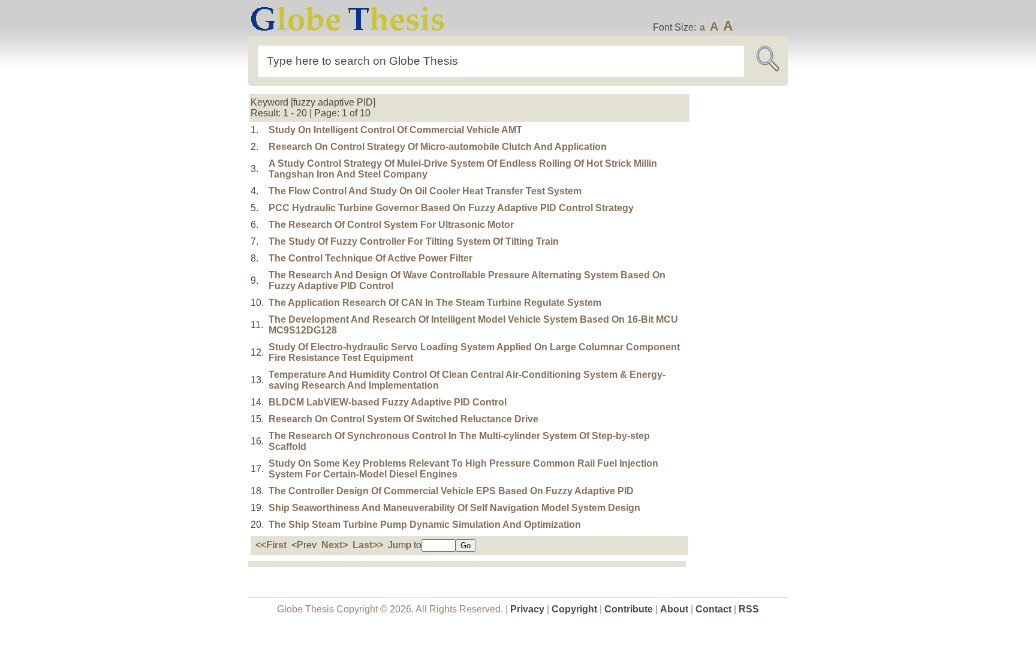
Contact (714, 609)
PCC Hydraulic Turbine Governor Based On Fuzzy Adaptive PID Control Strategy (451, 208)
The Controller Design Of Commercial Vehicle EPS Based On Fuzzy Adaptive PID (451, 491)
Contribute (628, 609)
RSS (749, 609)
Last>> (368, 545)
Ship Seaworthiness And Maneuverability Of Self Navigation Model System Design (454, 508)
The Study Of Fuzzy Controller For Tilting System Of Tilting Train (414, 241)
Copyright (574, 609)
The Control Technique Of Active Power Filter (370, 258)
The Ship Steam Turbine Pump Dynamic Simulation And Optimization (425, 524)
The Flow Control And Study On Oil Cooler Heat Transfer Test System (425, 191)
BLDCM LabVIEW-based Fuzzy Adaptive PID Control (388, 402)
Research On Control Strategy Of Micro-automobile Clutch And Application (438, 147)
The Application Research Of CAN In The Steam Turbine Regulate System (435, 303)
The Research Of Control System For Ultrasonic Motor (391, 225)
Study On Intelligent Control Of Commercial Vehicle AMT (395, 130)
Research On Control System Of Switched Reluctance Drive (403, 419)
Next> (334, 545)
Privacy (527, 609)
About (674, 609)
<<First (271, 545)
